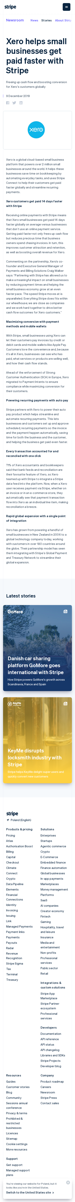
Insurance (47, 937)
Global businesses (53, 873)
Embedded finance (53, 862)
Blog (9, 1092)
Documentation (51, 1034)
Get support (14, 1165)
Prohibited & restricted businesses (14, 1123)
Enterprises (48, 835)
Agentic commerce (53, 846)
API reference (50, 1039)
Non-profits (48, 953)
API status (47, 1044)
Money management (54, 889)
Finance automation (54, 868)
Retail (44, 973)
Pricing (10, 835)
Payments (13, 937)
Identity (11, 905)
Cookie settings (17, 1144)
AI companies (49, 905)
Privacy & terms (16, 1113)
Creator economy (52, 911)
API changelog (50, 1050)
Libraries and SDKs (53, 1055)
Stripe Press (49, 1098)
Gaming (46, 922)
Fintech (45, 916)
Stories (46, 20)
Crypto (10, 878)
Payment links (15, 932)
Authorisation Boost (19, 846)
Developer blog (51, 1066)
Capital (10, 857)
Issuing (10, 916)
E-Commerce (49, 857)
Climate (11, 868)
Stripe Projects (51, 1061)
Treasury (12, 980)
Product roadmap (52, 1081)
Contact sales (50, 1103)
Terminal (12, 974)
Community (14, 1098)
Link (9, 921)
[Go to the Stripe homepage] (11, 813)
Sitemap (11, 1138)
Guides (11, 1081)
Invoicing (12, 910)
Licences (12, 1133)
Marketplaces (50, 884)
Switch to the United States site (28, 1192)
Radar (10, 948)
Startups (46, 841)
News (34, 20)
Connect (12, 873)
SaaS (44, 900)
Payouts (11, 943)
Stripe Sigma (14, 963)
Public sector (49, 968)
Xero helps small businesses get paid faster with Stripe (36, 55)
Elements (12, 889)
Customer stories (18, 1087)
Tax (8, 969)
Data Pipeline (15, 884)
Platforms (47, 895)
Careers (46, 1087)
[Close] (67, 1183)
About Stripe (64, 20)
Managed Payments (19, 926)
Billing (10, 851)
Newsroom (15, 20)
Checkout (12, 862)
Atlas (9, 841)
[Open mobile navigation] (66, 7)
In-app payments (52, 878)
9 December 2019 (18, 96)
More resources (16, 1149)
